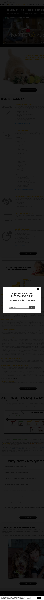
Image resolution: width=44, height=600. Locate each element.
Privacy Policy (21, 598)
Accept (39, 598)
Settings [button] (28, 598)
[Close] (42, 598)
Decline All (33, 598)
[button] (38, 289)
